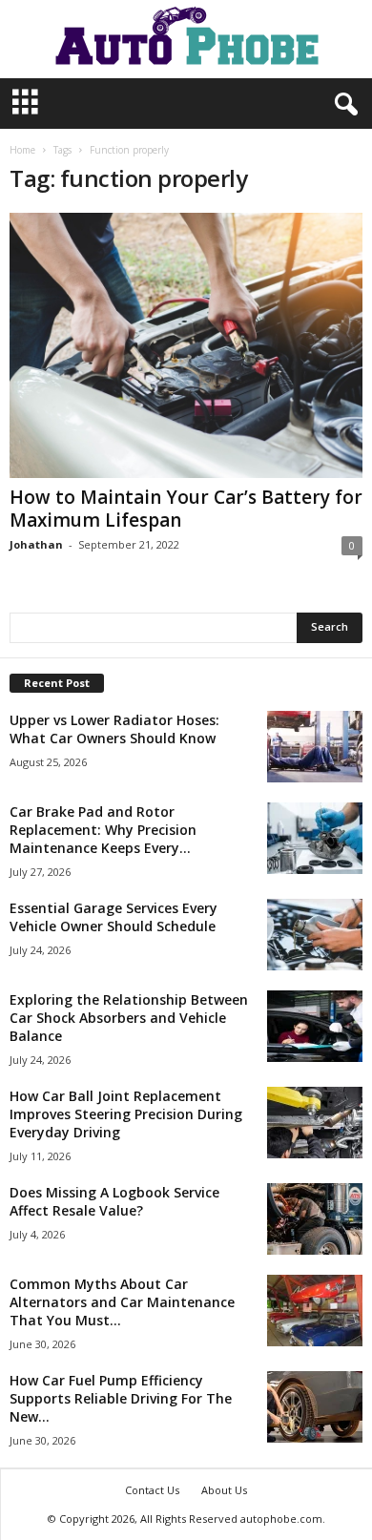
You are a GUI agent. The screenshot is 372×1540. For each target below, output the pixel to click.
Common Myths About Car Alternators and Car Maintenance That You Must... (122, 1302)
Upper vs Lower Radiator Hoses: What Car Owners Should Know (114, 729)
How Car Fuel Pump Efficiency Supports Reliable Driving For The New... (121, 1398)
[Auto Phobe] (186, 39)
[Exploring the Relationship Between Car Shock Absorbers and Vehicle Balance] (314, 1026)
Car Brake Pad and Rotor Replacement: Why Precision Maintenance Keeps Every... (103, 829)
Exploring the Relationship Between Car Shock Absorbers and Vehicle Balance (129, 1017)
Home (22, 149)
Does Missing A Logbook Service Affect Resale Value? (114, 1201)
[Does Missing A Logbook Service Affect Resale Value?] (314, 1219)
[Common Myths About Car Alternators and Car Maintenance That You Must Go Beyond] (314, 1310)
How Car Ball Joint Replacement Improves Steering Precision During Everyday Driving (126, 1114)
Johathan (36, 544)
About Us (224, 1490)
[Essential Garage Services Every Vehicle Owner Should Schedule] (314, 934)
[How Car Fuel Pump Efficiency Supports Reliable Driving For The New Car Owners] (314, 1407)
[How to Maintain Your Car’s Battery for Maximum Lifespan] (186, 345)
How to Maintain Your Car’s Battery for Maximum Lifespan (186, 508)
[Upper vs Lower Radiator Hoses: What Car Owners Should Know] (314, 746)
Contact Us (152, 1490)
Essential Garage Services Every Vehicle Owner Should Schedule (113, 917)
